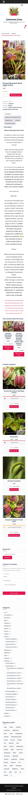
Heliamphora (7, 650)
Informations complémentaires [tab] (12, 117)
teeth (16, 109)
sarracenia (18, 765)
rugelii (11, 765)
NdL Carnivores (16, 486)
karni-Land (19, 107)
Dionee (6, 740)
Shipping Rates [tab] (9, 120)
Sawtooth (6, 769)
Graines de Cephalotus (11, 639)
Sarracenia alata (9, 663)
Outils (5, 655)
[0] (24, 28)
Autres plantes (7, 615)
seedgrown (15, 769)
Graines (6, 636)
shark (13, 109)
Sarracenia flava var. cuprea (13, 672)
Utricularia (6, 716)
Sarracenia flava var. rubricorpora (15, 683)
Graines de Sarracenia (11, 647)
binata (11, 727)
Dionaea (14, 33)
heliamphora (19, 746)
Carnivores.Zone (14, 19)
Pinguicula (6, 658)
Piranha (22, 759)
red (19, 762)
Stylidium (6, 713)
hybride (6, 749)
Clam (5, 733)
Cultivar (10, 107)
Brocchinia (6, 617)
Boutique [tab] (17, 120)
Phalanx (6, 759)
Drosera (6, 631)
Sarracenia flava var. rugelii (13, 688)
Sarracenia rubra (10, 707)
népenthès (15, 756)
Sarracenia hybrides (10, 691)
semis (22, 769)
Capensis (18, 727)
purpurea (13, 762)
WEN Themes (18, 790)
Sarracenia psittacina (11, 702)
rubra (5, 765)
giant (5, 746)
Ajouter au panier (17, 95)
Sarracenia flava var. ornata (13, 681)
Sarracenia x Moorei (10, 710)
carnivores (7, 730)
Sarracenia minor (10, 696)
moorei (21, 753)
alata (5, 727)
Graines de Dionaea (10, 641)
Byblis (5, 620)
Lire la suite (15, 406)
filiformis (11, 743)
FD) (5, 743)
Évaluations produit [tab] (10, 123)
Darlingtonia (7, 625)
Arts (5, 612)
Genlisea (6, 634)
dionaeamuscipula (16, 737)
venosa (6, 775)
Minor (14, 753)
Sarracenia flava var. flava (13, 675)
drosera (20, 740)
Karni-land (11, 103)
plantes (10, 109)
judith (12, 749)
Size (5, 772)
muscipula (5, 109)
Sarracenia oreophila (10, 699)
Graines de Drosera (10, 644)
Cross (11, 733)
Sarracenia (6, 661)
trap (15, 772)
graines (11, 746)
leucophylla (7, 753)
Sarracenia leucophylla (11, 694)
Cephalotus (7, 623)
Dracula (12, 740)
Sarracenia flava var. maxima (14, 678)
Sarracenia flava (9, 666)
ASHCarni (16, 532)
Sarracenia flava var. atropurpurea (15, 668)
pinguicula (14, 759)
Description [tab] (8, 114)
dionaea (14, 107)
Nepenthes (6, 652)
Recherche (7, 557)
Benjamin (16, 447)
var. (20, 772)
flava (17, 743)
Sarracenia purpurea (10, 704)
